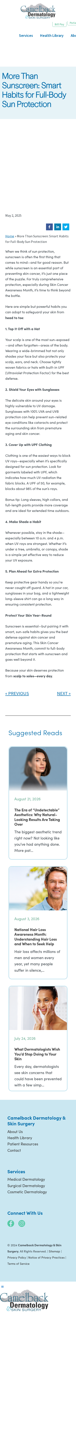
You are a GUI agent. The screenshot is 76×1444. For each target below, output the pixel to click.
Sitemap (54, 1251)
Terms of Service (18, 1264)
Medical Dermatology (26, 1179)
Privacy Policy (16, 1257)
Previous (18, 693)
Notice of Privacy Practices (46, 1257)
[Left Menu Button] (2, 1287)
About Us (15, 1131)
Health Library (19, 1137)
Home (9, 236)
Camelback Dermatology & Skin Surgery (38, 11)
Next (62, 693)
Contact (14, 1150)
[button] (49, 226)
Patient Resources (22, 1143)
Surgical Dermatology (26, 1185)
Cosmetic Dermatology (27, 1191)
